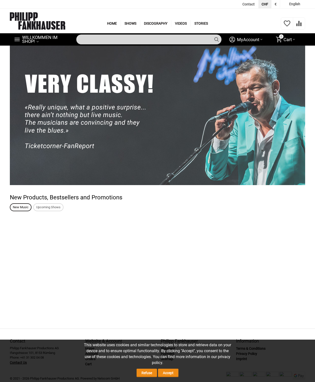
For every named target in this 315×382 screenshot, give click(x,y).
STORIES (201, 23)
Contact (248, 4)
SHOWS (130, 23)
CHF (265, 4)
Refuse (147, 373)
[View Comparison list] (299, 26)
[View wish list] (287, 26)
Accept (168, 373)
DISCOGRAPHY (155, 23)
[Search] (216, 39)
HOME (112, 23)
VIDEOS (181, 23)
